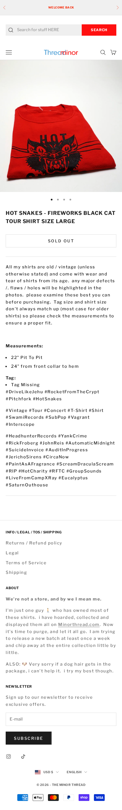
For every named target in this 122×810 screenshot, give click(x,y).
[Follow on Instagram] (8, 756)
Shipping (16, 572)
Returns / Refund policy (34, 543)
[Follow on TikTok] (23, 756)
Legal (12, 552)
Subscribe (28, 738)
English (74, 772)
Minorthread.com (79, 624)
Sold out (61, 240)
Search (99, 30)
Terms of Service (26, 562)
